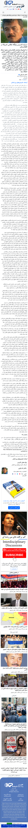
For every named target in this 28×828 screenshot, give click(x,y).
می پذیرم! (9, 823)
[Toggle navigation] (3, 12)
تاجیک (16, 768)
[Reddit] (21, 80)
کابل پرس (24, 476)
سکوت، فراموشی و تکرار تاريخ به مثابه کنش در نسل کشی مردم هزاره (14, 689)
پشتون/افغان (6, 770)
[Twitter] (22, 474)
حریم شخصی (21, 794)
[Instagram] (15, 474)
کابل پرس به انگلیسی (7, 800)
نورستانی (16, 770)
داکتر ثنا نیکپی (23, 75)
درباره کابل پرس (7, 794)
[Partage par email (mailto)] (26, 80)
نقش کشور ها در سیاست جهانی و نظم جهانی (14, 608)
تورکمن (7, 768)
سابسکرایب (14, 569)
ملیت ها (25, 768)
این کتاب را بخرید (14, 508)
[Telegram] (17, 474)
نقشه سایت (20, 800)
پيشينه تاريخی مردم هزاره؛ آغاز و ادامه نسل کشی (15, 669)
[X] (20, 80)
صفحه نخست (24, 15)
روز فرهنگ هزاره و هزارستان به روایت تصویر (15, 649)
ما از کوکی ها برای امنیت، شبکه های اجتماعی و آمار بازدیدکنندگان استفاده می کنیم (14, 825)
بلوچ (12, 770)
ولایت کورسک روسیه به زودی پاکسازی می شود (14, 589)
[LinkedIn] (23, 80)
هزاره (20, 768)
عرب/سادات (14, 772)
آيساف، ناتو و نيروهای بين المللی (19, 465)
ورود (21, 798)
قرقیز (20, 770)
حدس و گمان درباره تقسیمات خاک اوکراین (15, 627)
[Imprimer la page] (22, 80)
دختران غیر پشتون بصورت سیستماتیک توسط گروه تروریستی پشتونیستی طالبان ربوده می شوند (15, 726)
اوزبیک (12, 768)
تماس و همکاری (7, 796)
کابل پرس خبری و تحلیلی (11, 651)
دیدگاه (19, 15)
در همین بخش (14, 572)
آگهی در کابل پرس (7, 798)
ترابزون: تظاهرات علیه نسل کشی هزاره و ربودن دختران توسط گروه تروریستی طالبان (14, 759)
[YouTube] (19, 474)
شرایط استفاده (20, 796)
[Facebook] (25, 80)
